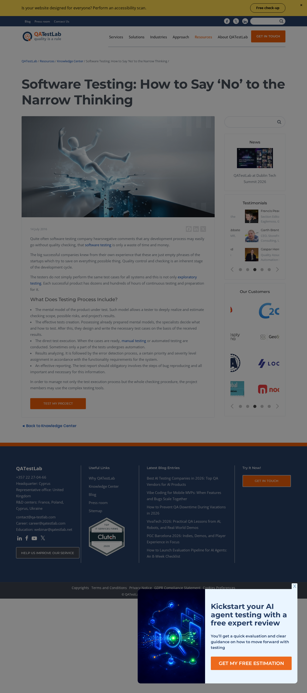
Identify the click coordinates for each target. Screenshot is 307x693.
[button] (294, 586)
